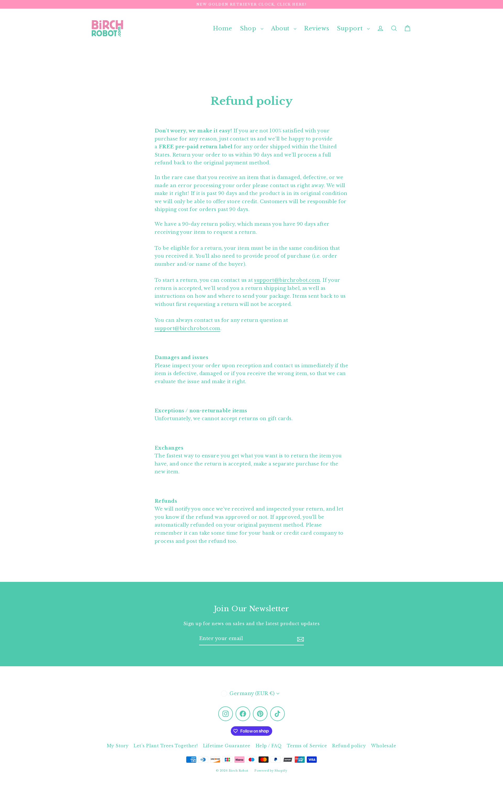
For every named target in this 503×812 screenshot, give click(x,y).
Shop (249, 28)
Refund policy (349, 745)
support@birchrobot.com (287, 280)
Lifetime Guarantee (226, 745)
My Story (118, 745)
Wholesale (383, 745)
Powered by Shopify (270, 770)
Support (350, 28)
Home (222, 28)
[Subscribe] (300, 638)
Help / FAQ (269, 745)
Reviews (316, 28)
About (281, 28)
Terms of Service (307, 745)
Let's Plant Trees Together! (166, 745)
